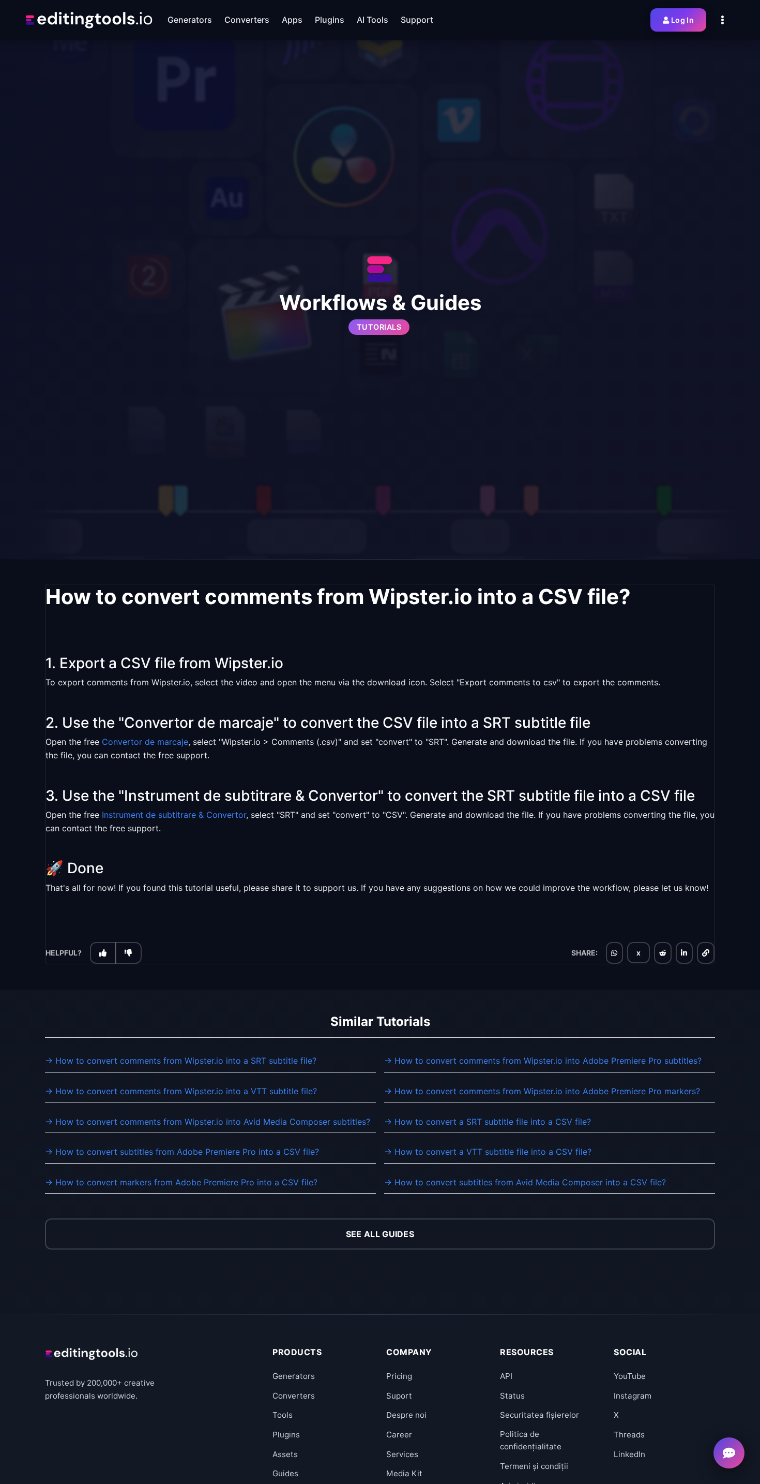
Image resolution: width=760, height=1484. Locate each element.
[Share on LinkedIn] (684, 953)
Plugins (286, 1434)
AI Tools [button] (372, 19)
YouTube (630, 1376)
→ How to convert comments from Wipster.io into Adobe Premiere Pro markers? (542, 1091)
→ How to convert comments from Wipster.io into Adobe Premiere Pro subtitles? (543, 1060)
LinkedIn (629, 1454)
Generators (293, 1376)
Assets (285, 1454)
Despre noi (406, 1415)
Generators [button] (190, 19)
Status (512, 1396)
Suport (399, 1396)
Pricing (399, 1376)
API (506, 1376)
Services (402, 1454)
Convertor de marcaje (145, 742)
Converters (293, 1396)
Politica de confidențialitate (530, 1440)
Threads (629, 1434)
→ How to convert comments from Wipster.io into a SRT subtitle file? (180, 1060)
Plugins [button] (329, 19)
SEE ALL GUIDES (380, 1234)
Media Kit (404, 1473)
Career (399, 1434)
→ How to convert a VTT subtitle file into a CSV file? (487, 1152)
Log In (682, 20)
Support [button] (417, 19)
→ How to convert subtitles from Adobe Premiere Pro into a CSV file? (182, 1152)
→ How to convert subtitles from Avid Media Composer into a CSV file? (525, 1182)
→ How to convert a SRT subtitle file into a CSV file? (487, 1121)
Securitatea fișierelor (539, 1415)
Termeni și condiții (534, 1466)
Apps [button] (292, 19)
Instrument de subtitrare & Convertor (174, 815)
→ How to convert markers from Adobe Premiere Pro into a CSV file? (181, 1182)
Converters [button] (246, 19)
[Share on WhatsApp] (614, 953)
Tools (282, 1415)
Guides (285, 1473)
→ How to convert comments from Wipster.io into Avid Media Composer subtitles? (207, 1121)
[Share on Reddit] (663, 953)
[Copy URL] (706, 953)
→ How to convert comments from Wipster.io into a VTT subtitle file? (181, 1091)
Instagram (632, 1396)
